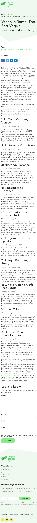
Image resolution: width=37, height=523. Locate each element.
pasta (18, 49)
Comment (4, 395)
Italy (13, 49)
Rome (26, 49)
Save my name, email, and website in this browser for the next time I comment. (18, 436)
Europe (3, 49)
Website (3, 427)
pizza (21, 49)
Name (3, 414)
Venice (30, 49)
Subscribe (25, 498)
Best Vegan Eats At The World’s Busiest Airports (16, 379)
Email (3, 421)
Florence (9, 49)
